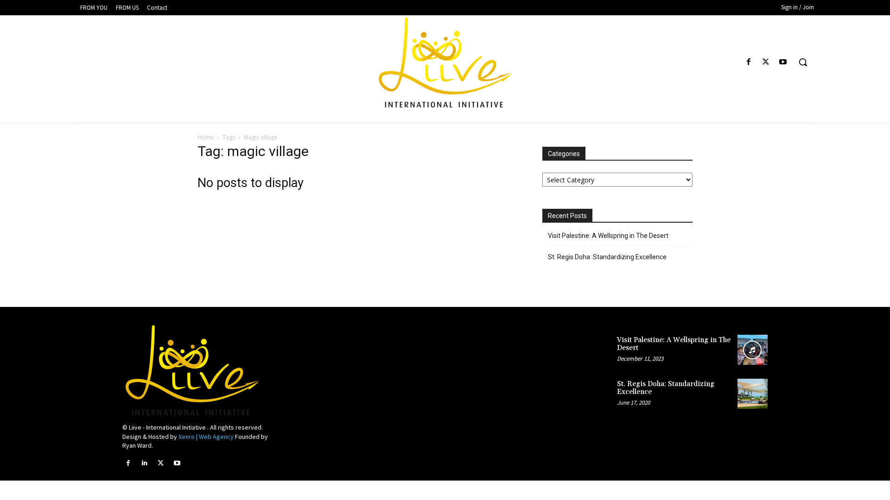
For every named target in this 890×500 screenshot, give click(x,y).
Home (205, 137)
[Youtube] (783, 62)
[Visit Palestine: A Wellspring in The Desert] (752, 350)
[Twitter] (766, 62)
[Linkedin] (144, 463)
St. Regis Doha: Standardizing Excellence (607, 257)
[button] (803, 62)
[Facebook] (748, 62)
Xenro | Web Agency (206, 436)
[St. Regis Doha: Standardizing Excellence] (752, 394)
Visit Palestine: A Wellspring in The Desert (608, 235)
